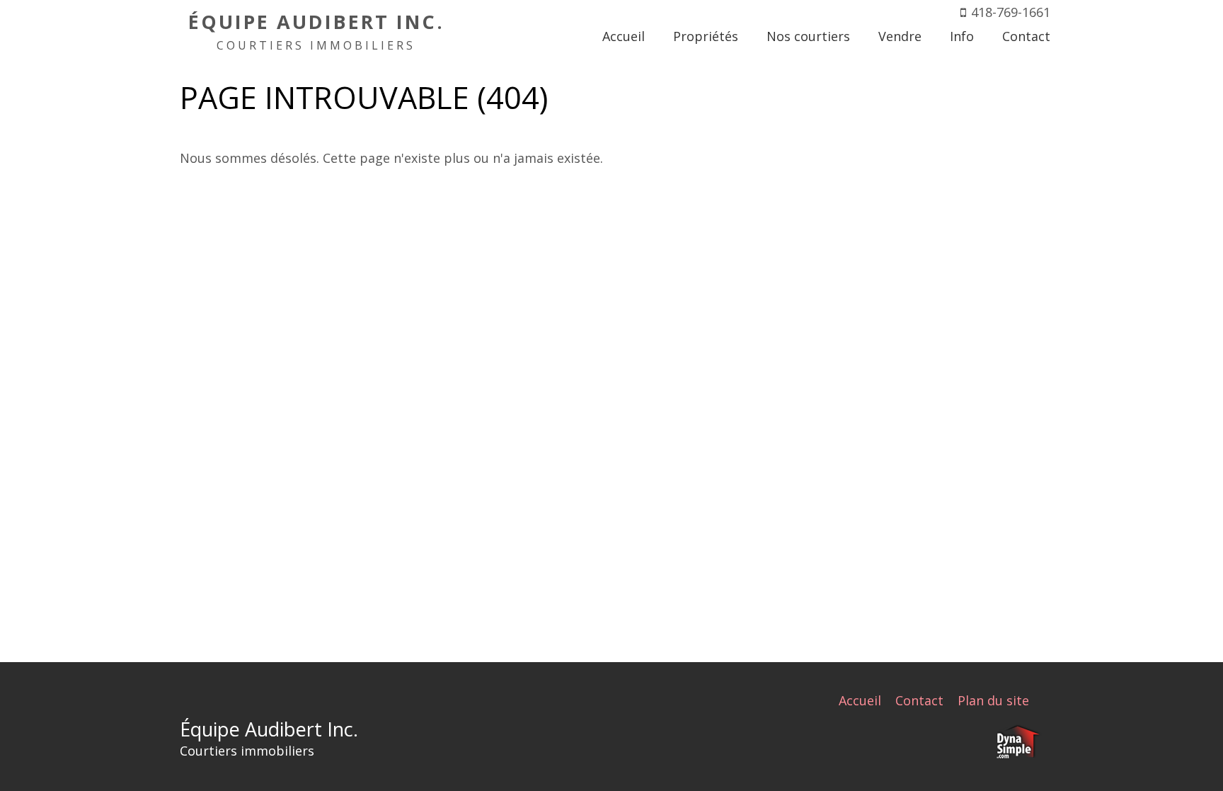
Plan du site (993, 700)
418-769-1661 (1010, 12)
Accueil (860, 700)
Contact (919, 700)
